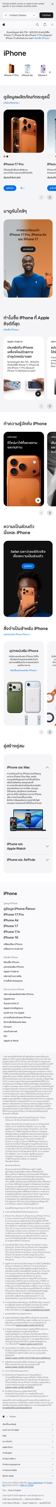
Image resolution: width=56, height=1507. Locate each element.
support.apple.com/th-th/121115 (30, 1325)
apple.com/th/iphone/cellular (37, 1309)
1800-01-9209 (26, 1485)
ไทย (4, 1490)
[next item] (50, 72)
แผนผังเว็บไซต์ (45, 1503)
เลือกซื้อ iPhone (41, 38)
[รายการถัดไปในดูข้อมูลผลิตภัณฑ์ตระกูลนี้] (50, 197)
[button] (19, 15)
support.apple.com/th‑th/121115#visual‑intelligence (28, 1358)
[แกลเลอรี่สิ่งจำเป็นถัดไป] (50, 732)
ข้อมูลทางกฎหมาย (29, 1503)
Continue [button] (46, 15)
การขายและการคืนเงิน (11, 1503)
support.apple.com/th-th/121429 (19, 1367)
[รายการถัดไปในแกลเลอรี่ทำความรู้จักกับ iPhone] (50, 513)
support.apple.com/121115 (31, 1344)
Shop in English (14, 1490)
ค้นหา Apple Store (35, 1482)
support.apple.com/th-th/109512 (19, 1387)
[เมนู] (52, 24)
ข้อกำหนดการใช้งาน (33, 1499)
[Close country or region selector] (52, 4)
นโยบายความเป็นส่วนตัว (12, 1499)
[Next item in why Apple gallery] (50, 406)
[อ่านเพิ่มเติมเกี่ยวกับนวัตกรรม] (24, 469)
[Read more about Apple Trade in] (24, 368)
